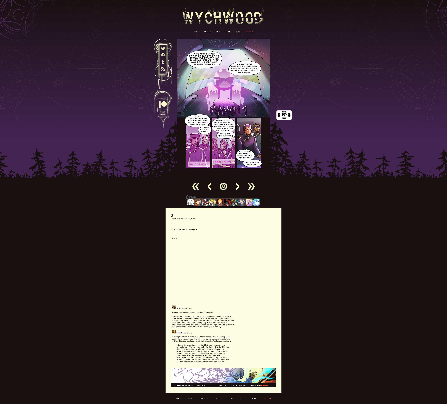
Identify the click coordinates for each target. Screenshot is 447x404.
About (197, 32)
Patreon (249, 32)
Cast (218, 32)
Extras (228, 32)
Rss (242, 398)
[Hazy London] (212, 202)
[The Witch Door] (241, 202)
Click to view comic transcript (183, 229)
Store (238, 32)
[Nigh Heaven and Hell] (227, 202)
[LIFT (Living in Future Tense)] (205, 202)
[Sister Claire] (249, 202)
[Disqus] (203, 271)
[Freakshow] (197, 202)
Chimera (222, 197)
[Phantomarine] (256, 202)
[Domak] (190, 202)
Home (178, 398)
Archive (207, 32)
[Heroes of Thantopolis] (234, 202)
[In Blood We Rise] (219, 202)
